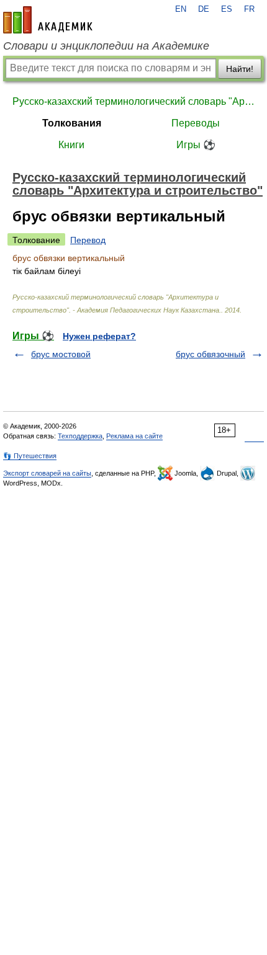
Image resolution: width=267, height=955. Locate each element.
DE (203, 9)
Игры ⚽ (195, 145)
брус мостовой (61, 354)
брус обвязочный (210, 354)
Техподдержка (80, 436)
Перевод (88, 240)
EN (180, 9)
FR (249, 9)
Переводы (195, 123)
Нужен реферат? (99, 336)
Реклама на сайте (134, 436)
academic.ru (48, 19)
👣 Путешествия (30, 456)
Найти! (239, 69)
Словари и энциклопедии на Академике (106, 46)
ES (226, 9)
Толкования (71, 123)
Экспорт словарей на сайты (47, 473)
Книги (71, 145)
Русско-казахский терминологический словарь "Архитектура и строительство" (133, 101)
